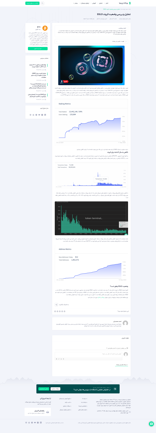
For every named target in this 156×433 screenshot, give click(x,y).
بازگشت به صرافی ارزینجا (32, 3)
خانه (130, 9)
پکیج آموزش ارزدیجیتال (64, 398)
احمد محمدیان (117, 321)
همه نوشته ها (124, 9)
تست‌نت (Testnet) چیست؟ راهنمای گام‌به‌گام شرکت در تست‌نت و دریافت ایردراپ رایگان (37, 86)
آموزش (94, 3)
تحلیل (100, 3)
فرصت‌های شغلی (82, 410)
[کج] (59, 359)
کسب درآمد (67, 402)
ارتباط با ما (83, 402)
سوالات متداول (55, 389)
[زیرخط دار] (61, 359)
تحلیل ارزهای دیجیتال (123, 19)
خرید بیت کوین (37, 48)
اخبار (107, 3)
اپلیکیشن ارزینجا (82, 406)
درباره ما (84, 398)
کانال (99, 297)
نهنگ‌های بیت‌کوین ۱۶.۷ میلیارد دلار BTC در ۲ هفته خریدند (37, 66)
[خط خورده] (63, 359)
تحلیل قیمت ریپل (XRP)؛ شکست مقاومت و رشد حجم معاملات (38, 75)
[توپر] (56, 359)
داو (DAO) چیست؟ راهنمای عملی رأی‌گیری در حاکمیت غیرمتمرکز (37, 96)
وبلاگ (102, 297)
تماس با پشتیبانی (44, 389)
